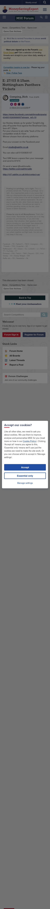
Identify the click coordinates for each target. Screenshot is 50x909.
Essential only (25, 475)
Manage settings (25, 482)
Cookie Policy (29, 441)
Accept (25, 467)
